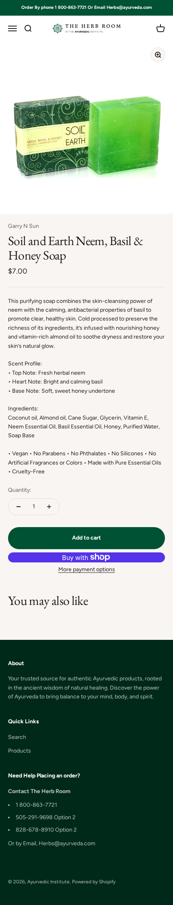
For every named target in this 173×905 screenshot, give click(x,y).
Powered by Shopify (93, 882)
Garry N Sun (23, 226)
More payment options (86, 569)
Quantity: (19, 490)
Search (17, 737)
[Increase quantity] (49, 507)
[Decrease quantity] (18, 507)
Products (19, 750)
